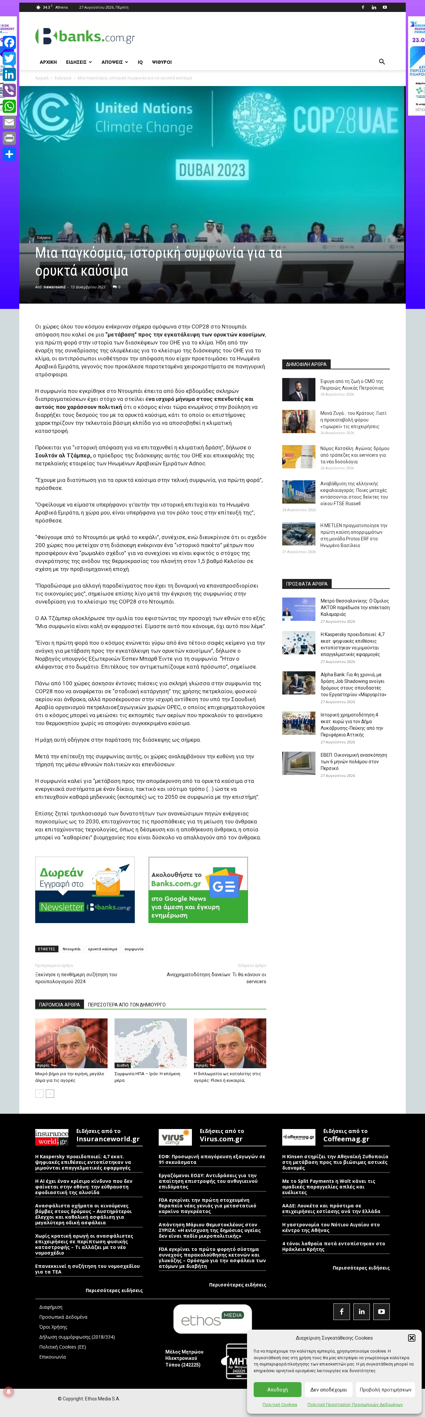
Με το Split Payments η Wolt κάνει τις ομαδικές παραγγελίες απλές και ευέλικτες (328, 1186)
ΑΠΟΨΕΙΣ (112, 62)
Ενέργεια (63, 78)
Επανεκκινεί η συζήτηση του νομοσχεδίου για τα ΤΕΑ (87, 1269)
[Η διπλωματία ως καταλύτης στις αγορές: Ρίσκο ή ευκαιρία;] (230, 1043)
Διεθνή (123, 1065)
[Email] (9, 122)
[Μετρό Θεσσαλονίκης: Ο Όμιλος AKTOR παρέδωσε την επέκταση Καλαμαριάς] (298, 609)
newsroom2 (54, 286)
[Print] (9, 138)
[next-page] (50, 1093)
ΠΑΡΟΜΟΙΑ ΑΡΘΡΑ (59, 1004)
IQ (140, 62)
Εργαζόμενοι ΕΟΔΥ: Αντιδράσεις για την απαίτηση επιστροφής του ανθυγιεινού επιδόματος (208, 1181)
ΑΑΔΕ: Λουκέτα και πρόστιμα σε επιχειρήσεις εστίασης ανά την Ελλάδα (331, 1208)
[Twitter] (9, 58)
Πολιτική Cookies (280, 1404)
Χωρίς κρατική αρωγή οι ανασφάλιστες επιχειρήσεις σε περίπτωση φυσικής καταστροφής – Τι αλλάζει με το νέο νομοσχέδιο (84, 1244)
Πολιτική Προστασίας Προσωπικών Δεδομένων (355, 1404)
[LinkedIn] (9, 74)
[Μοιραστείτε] (9, 154)
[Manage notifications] (8, 1391)
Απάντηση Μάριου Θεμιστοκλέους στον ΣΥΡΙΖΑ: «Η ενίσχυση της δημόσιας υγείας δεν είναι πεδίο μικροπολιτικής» (210, 1230)
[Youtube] (385, 7)
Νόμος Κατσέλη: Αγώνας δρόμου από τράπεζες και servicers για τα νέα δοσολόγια (354, 455)
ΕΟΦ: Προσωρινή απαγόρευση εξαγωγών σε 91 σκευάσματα (212, 1159)
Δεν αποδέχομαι (328, 1390)
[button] (411, 1338)
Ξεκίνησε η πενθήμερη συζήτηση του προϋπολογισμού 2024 (76, 978)
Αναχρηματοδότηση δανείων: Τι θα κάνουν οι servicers (216, 978)
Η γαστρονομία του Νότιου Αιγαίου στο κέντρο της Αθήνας (331, 1227)
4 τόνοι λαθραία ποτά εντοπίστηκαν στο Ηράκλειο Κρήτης (333, 1246)
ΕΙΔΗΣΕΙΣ (76, 62)
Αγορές (43, 1065)
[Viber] (9, 90)
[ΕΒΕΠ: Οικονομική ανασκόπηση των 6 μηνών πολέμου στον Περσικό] (298, 763)
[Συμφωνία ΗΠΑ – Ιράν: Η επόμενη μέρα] (151, 1043)
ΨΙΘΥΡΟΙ (162, 62)
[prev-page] (39, 1093)
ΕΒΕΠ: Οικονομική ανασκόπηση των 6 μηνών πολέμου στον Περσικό (354, 761)
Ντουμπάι (72, 948)
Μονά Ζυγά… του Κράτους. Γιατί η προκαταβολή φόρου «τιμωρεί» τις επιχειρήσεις (353, 420)
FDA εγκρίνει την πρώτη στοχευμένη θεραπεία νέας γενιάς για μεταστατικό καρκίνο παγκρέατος (207, 1205)
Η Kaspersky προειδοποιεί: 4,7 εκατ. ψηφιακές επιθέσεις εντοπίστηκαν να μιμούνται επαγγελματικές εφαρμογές (83, 1162)
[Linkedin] (374, 7)
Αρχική (41, 78)
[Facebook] (363, 7)
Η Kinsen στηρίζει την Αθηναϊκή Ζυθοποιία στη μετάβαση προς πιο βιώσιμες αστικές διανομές (335, 1162)
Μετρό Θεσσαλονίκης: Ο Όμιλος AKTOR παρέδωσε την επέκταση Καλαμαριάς (355, 607)
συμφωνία (134, 948)
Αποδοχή (277, 1390)
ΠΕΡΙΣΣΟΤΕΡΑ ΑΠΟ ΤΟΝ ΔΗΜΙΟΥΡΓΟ (127, 1004)
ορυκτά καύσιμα (102, 948)
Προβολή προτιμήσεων (385, 1390)
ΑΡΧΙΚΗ (48, 62)
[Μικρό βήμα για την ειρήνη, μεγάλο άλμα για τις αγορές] (71, 1043)
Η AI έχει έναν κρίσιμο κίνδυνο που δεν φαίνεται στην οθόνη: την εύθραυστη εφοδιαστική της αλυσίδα (83, 1186)
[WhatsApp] (9, 106)
